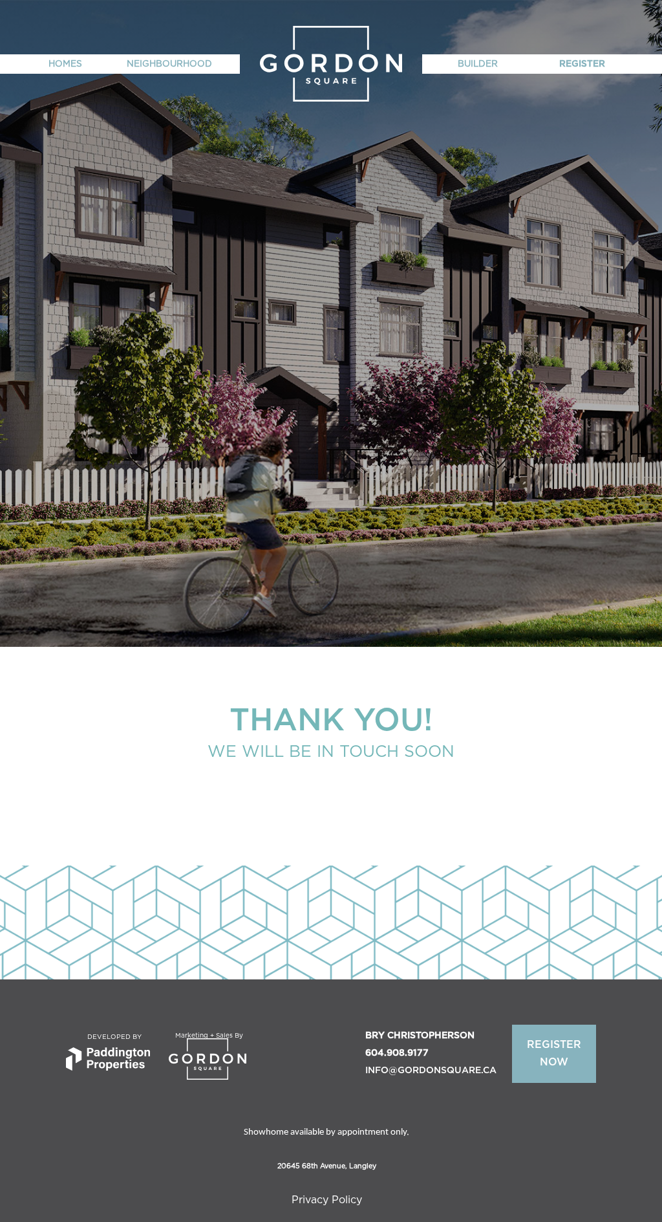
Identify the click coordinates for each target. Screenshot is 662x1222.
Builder (478, 64)
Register (582, 64)
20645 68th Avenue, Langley (326, 1166)
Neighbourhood (169, 64)
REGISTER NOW (554, 1053)
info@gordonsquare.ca (430, 1070)
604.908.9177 (397, 1053)
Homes (65, 64)
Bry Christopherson (420, 1035)
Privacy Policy (327, 1200)
